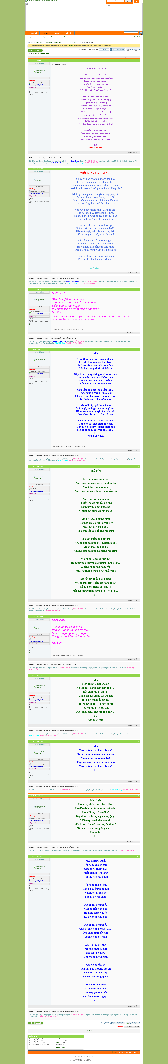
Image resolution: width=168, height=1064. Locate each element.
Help (136, 1)
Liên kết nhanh (65, 37)
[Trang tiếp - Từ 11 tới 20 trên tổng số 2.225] (129, 49)
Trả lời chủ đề (35, 50)
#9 (138, 795)
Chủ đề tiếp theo (89, 1031)
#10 (138, 856)
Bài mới (68, 33)
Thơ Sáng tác (73, 42)
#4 (138, 349)
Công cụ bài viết (127, 57)
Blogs (57, 33)
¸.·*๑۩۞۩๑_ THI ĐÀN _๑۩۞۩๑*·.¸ (55, 42)
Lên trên (137, 1026)
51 (120, 49)
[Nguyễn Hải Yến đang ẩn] (39, 300)
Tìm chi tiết (137, 37)
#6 (138, 616)
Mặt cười (58, 1041)
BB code (58, 1039)
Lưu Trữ (131, 1052)
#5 (138, 466)
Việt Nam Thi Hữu (122, 1052)
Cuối (133, 49)
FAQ (29, 37)
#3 (138, 289)
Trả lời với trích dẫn (132, 152)
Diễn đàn (45, 33)
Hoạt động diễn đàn (53, 37)
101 (123, 49)
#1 (138, 60)
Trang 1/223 (105, 49)
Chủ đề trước (78, 1031)
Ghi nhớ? (112, 5)
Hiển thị (136, 57)
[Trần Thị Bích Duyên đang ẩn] (39, 71)
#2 (138, 168)
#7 (138, 675)
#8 (138, 741)
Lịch (33, 37)
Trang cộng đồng (40, 37)
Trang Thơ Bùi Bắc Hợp (41, 53)
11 (117, 49)
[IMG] (57, 1043)
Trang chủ (34, 33)
